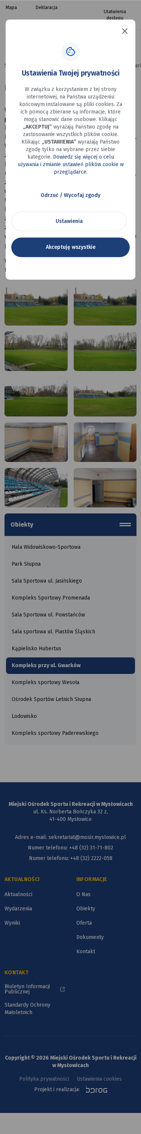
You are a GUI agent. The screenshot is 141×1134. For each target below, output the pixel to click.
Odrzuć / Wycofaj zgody (70, 195)
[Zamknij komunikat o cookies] (125, 31)
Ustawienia (69, 221)
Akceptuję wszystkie (71, 247)
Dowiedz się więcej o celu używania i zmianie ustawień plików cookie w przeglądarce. (71, 164)
